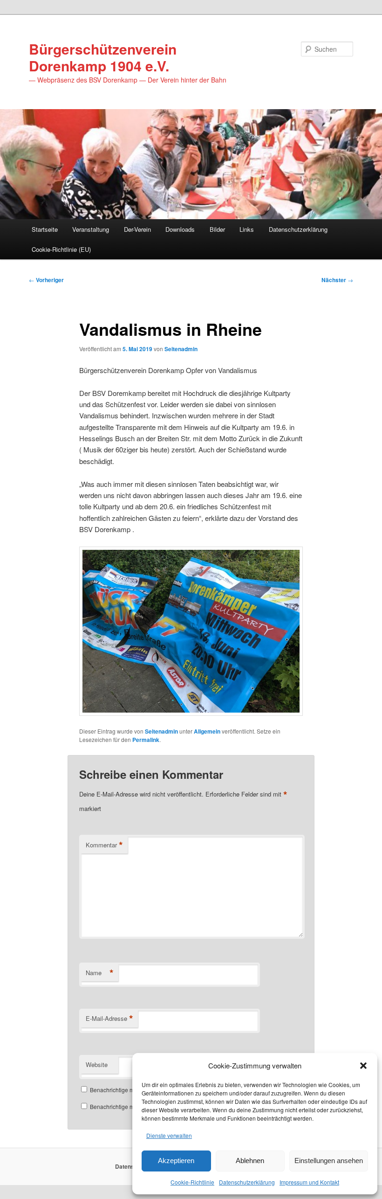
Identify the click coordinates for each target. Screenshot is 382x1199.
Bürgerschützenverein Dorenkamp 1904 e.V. (103, 57)
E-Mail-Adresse (109, 1018)
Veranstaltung (90, 229)
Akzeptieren (176, 1160)
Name (100, 972)
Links (246, 229)
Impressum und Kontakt (309, 1182)
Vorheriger (46, 280)
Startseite (45, 229)
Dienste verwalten (169, 1135)
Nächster (337, 280)
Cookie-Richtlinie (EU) (61, 249)
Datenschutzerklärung (247, 1182)
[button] (363, 1065)
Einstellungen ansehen (328, 1160)
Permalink (145, 739)
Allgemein (207, 731)
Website (97, 1064)
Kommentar (104, 845)
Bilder (217, 229)
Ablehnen (250, 1160)
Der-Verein (137, 229)
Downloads (180, 229)
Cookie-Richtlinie (192, 1182)
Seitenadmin (181, 349)
